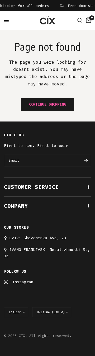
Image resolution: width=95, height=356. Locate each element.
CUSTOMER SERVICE (31, 187)
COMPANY (16, 206)
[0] (87, 20)
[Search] (79, 20)
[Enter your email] (85, 160)
